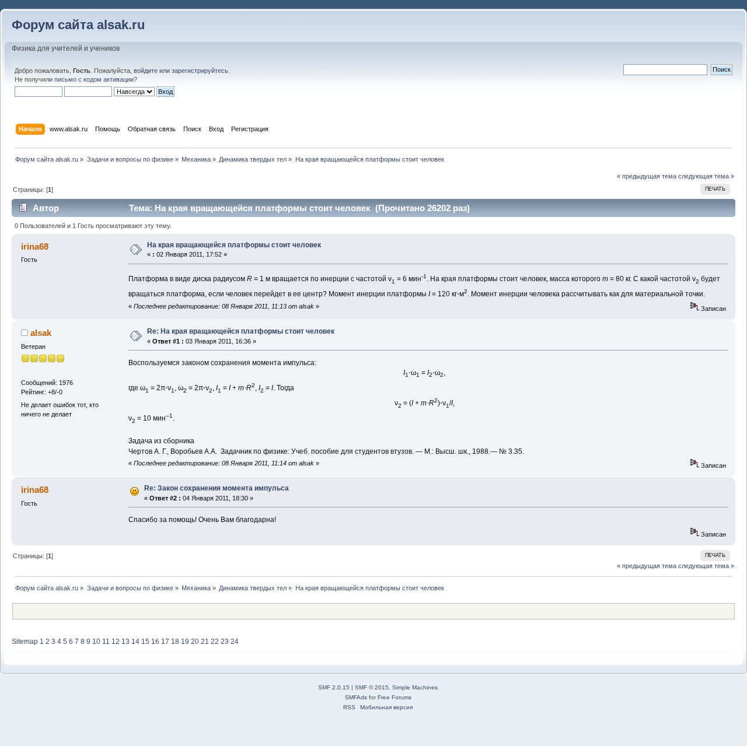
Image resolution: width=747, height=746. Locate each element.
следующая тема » (706, 176)
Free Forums (394, 697)
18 (175, 642)
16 (155, 642)
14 (135, 642)
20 (195, 642)
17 (165, 642)
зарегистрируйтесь (200, 70)
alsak (40, 333)
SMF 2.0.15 (334, 687)
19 (185, 642)
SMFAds (356, 697)
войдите (146, 70)
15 (145, 642)
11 (106, 642)
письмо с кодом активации (94, 79)
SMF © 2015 (372, 687)
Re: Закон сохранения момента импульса (216, 488)
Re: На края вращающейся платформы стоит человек (240, 331)
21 (205, 642)
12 (115, 642)
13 (125, 642)
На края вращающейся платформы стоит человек (234, 245)
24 (235, 642)
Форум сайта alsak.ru (78, 24)
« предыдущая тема (646, 176)
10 (96, 642)
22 (215, 642)
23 (225, 642)
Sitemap (25, 642)
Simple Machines (415, 687)
